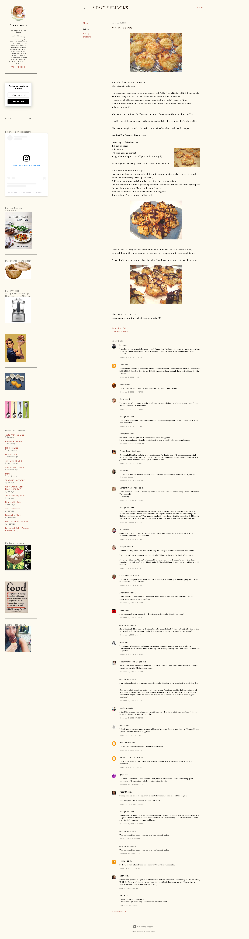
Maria (121, 610)
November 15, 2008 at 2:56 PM (130, 750)
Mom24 (123, 861)
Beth (121, 876)
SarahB (122, 384)
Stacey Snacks (110, 8)
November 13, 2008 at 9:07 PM (131, 409)
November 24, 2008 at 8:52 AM (131, 804)
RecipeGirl (124, 546)
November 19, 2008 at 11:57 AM (131, 767)
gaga (121, 774)
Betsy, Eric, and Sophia (129, 757)
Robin (122, 529)
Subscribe (18, 101)
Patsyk (122, 399)
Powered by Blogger (145, 927)
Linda (121, 365)
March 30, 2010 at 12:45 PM (129, 868)
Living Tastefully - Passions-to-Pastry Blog (17, 529)
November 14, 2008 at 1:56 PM (130, 635)
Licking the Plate (13, 515)
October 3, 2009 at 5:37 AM (129, 854)
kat (120, 345)
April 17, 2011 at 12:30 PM (128, 888)
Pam (121, 470)
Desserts (87, 37)
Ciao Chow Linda (12, 508)
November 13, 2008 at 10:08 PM (131, 444)
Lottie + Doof (11, 454)
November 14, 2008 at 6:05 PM (131, 672)
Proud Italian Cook (127, 451)
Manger (8, 474)
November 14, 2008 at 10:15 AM (131, 568)
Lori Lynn (123, 708)
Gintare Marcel (149, 932)
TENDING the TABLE (15, 480)
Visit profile (18, 67)
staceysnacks (27, 192)
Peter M (123, 792)
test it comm (125, 742)
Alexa (121, 642)
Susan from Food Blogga (130, 662)
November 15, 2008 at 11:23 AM (131, 735)
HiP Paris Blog (11, 448)
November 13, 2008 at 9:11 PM (130, 426)
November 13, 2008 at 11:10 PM (131, 463)
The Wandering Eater (15, 495)
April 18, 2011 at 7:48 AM (128, 905)
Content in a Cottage (129, 488)
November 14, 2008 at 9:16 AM (130, 522)
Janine (122, 725)
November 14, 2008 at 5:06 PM (131, 654)
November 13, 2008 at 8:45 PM (131, 392)
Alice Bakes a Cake (13, 461)
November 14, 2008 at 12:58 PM (131, 618)
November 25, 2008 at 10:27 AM (131, 824)
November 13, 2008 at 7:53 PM (130, 357)
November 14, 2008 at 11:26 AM (131, 603)
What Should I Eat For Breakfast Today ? (15, 488)
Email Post (122, 328)
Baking (86, 33)
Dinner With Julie (13, 502)
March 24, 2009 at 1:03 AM (129, 839)
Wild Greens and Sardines (16, 521)
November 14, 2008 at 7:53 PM (131, 701)
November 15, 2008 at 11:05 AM (131, 718)
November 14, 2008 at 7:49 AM (131, 500)
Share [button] (85, 23)
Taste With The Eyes (14, 435)
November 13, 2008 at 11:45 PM (131, 480)
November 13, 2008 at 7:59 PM (130, 377)
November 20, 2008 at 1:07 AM (131, 785)
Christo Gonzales (127, 575)
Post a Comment (119, 911)
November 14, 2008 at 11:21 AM (130, 585)
